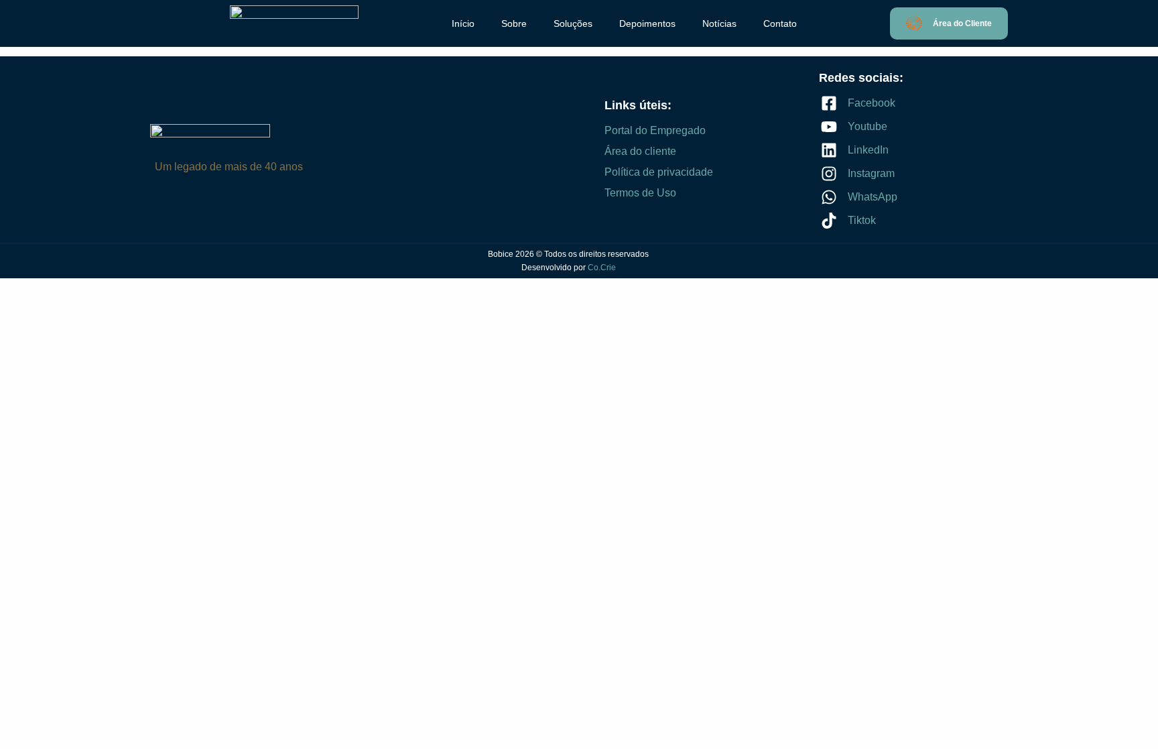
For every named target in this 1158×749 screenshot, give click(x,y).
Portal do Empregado (655, 130)
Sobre (514, 23)
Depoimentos (647, 23)
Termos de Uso (640, 192)
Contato (780, 23)
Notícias (719, 23)
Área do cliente (640, 151)
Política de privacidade (658, 172)
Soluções (573, 23)
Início (463, 23)
